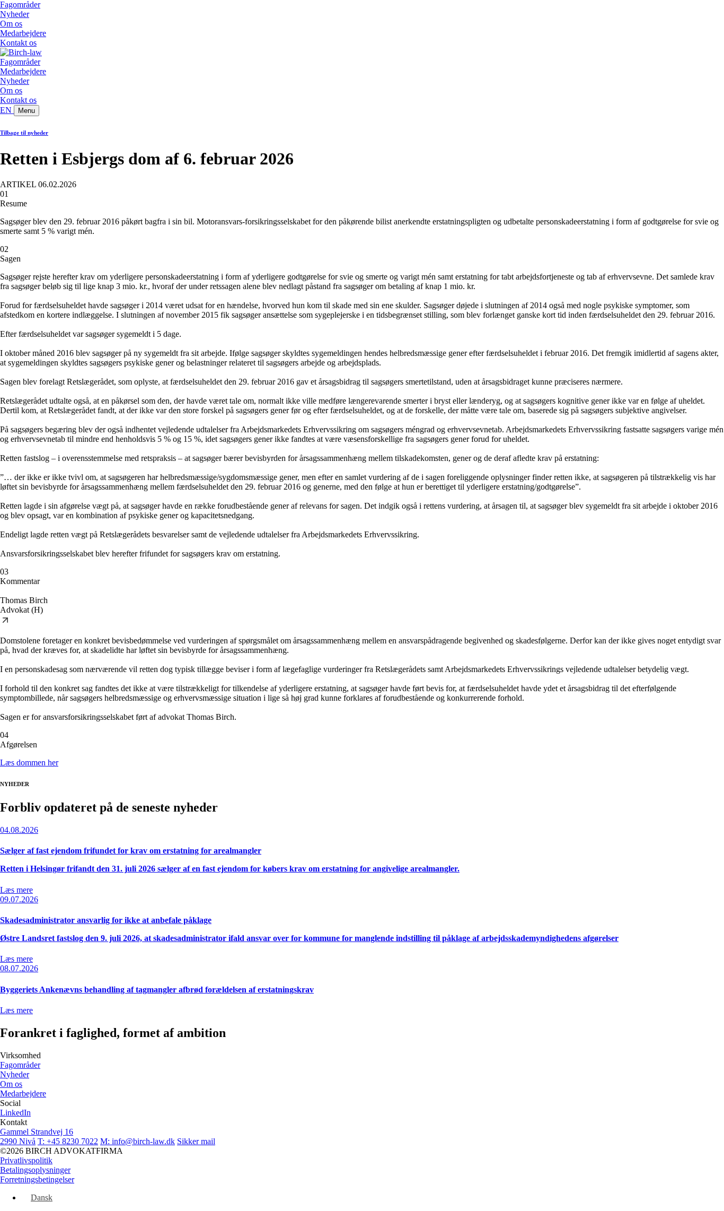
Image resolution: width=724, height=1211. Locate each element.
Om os (11, 23)
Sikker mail (196, 1141)
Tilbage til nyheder (24, 132)
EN (7, 110)
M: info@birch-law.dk (137, 1141)
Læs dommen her (29, 762)
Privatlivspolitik (26, 1160)
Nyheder (14, 14)
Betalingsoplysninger (35, 1169)
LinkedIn (15, 1112)
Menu (26, 111)
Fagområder (20, 4)
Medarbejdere (23, 33)
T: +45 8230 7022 (68, 1141)
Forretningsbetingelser (37, 1179)
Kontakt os (18, 42)
